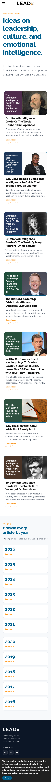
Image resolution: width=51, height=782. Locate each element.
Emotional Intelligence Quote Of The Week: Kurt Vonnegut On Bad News (21, 486)
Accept (7, 778)
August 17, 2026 (11, 202)
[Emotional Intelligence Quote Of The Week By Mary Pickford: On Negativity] (25, 223)
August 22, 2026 (11, 142)
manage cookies (29, 773)
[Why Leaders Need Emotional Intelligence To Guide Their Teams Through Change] (25, 163)
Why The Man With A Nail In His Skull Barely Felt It (21, 427)
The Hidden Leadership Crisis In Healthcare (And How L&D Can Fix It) (21, 302)
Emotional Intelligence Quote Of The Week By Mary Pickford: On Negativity (23, 242)
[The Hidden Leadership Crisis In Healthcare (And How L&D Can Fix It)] (25, 283)
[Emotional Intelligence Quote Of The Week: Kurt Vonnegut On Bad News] (25, 467)
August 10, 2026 (11, 389)
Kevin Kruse (10, 139)
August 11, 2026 (11, 322)
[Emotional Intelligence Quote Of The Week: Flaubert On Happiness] (25, 103)
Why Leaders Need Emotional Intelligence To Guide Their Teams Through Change (24, 182)
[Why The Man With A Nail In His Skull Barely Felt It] (25, 410)
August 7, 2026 (11, 446)
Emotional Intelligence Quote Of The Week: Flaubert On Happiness (20, 122)
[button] (5, 752)
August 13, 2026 (11, 262)
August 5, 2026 (11, 506)
